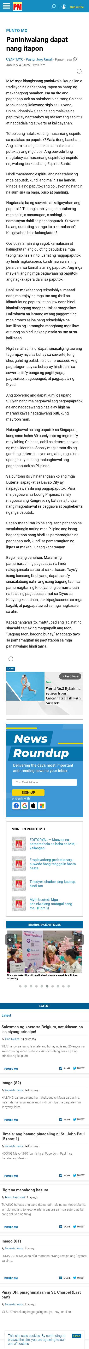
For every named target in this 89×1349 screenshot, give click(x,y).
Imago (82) (11, 1082)
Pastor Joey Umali (39, 59)
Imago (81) (11, 1241)
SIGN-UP (28, 793)
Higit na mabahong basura (24, 1190)
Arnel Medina (12, 1039)
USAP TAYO (14, 59)
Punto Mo (17, 30)
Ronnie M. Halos (14, 1090)
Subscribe (77, 7)
